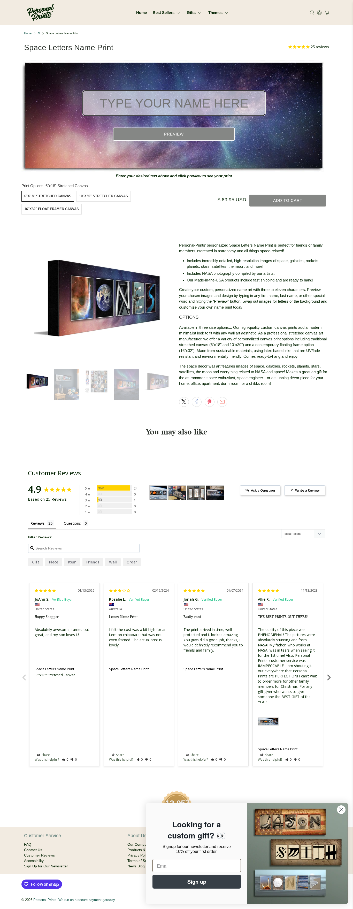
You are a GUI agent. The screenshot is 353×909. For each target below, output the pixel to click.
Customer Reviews (39, 855)
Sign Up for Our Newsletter (46, 866)
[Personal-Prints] (40, 12)
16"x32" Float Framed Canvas (51, 209)
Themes (215, 12)
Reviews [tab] (37, 523)
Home (141, 12)
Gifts (191, 12)
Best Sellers (163, 12)
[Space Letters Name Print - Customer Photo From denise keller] (177, 493)
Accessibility (34, 861)
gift (35, 562)
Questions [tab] (72, 523)
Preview (174, 134)
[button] (326, 12)
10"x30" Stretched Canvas (103, 196)
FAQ (27, 844)
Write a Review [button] (307, 490)
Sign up (196, 881)
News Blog (136, 866)
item (72, 562)
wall (113, 562)
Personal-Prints (44, 900)
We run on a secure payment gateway (86, 900)
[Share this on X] (184, 402)
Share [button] (45, 755)
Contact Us (33, 850)
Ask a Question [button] (263, 490)
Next (329, 674)
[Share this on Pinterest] (209, 402)
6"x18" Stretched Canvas (47, 196)
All (38, 33)
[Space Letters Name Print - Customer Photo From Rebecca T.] (215, 493)
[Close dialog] (341, 809)
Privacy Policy (138, 855)
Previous (24, 674)
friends (92, 562)
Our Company (138, 844)
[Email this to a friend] (222, 402)
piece (53, 562)
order (132, 562)
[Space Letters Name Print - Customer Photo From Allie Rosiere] (158, 493)
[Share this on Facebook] (197, 402)
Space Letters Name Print (54, 669)
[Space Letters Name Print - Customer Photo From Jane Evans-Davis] (196, 493)
